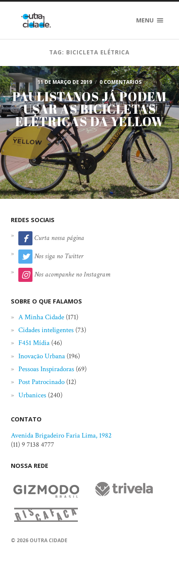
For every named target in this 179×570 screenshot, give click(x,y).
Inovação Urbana (41, 356)
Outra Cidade (48, 540)
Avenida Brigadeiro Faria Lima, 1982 (61, 435)
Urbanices (32, 395)
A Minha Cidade (41, 317)
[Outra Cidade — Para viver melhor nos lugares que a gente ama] (36, 20)
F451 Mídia (34, 342)
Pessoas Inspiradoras (46, 369)
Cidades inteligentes (46, 330)
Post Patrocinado (41, 382)
